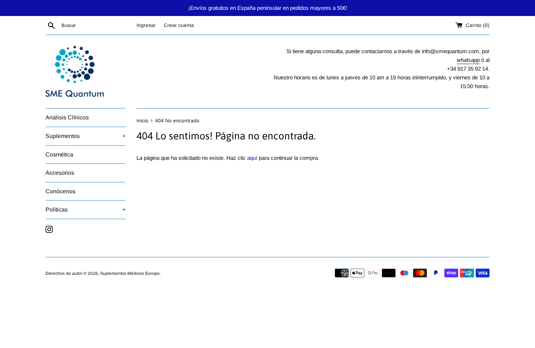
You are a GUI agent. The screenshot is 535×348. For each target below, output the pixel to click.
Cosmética (59, 154)
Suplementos (85, 136)
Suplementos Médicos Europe (130, 273)
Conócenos (60, 191)
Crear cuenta (179, 25)
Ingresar (146, 25)
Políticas (85, 209)
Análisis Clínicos (67, 117)
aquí (252, 158)
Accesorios (59, 173)
